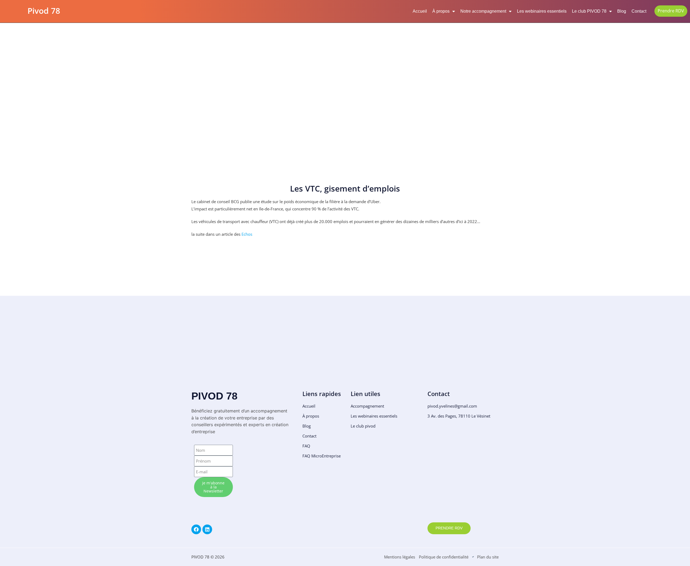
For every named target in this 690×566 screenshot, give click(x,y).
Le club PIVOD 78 (589, 11)
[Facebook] (196, 529)
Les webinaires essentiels (542, 11)
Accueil (420, 11)
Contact (639, 11)
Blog (621, 11)
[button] (196, 349)
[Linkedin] (207, 529)
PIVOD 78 (214, 396)
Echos (247, 234)
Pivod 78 (43, 10)
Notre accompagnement (483, 11)
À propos (441, 11)
